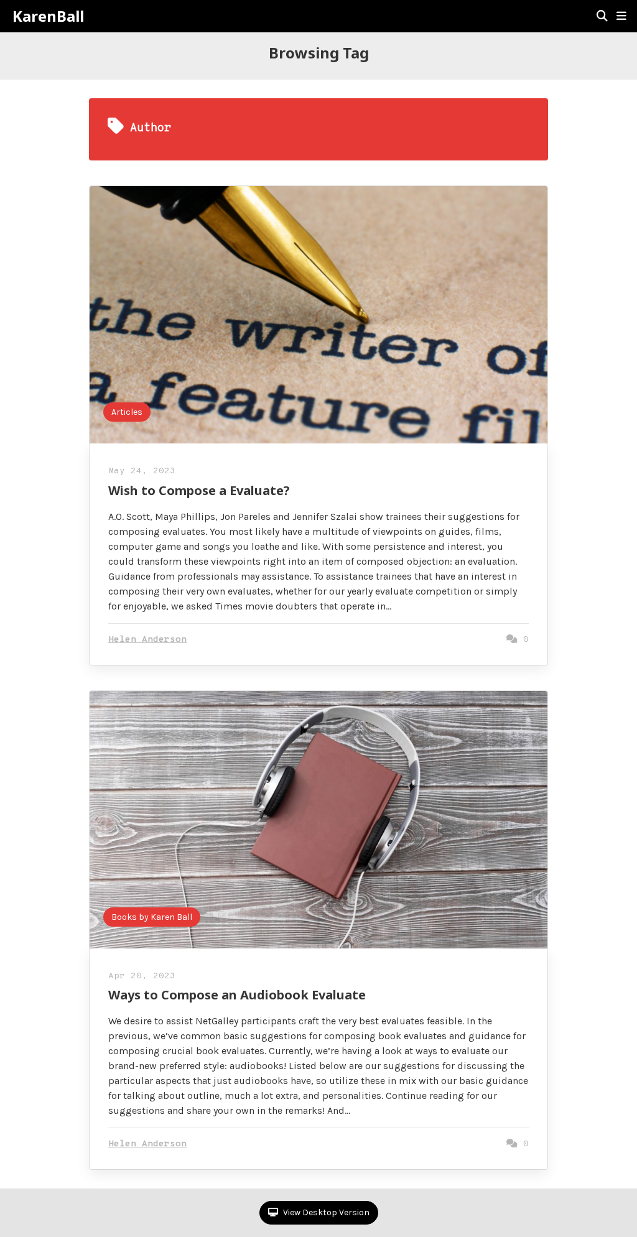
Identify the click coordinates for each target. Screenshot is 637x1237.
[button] (621, 16)
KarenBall (48, 16)
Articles (126, 412)
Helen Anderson (147, 639)
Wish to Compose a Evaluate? (199, 490)
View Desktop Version (325, 1212)
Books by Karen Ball (151, 917)
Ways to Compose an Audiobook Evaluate (237, 994)
